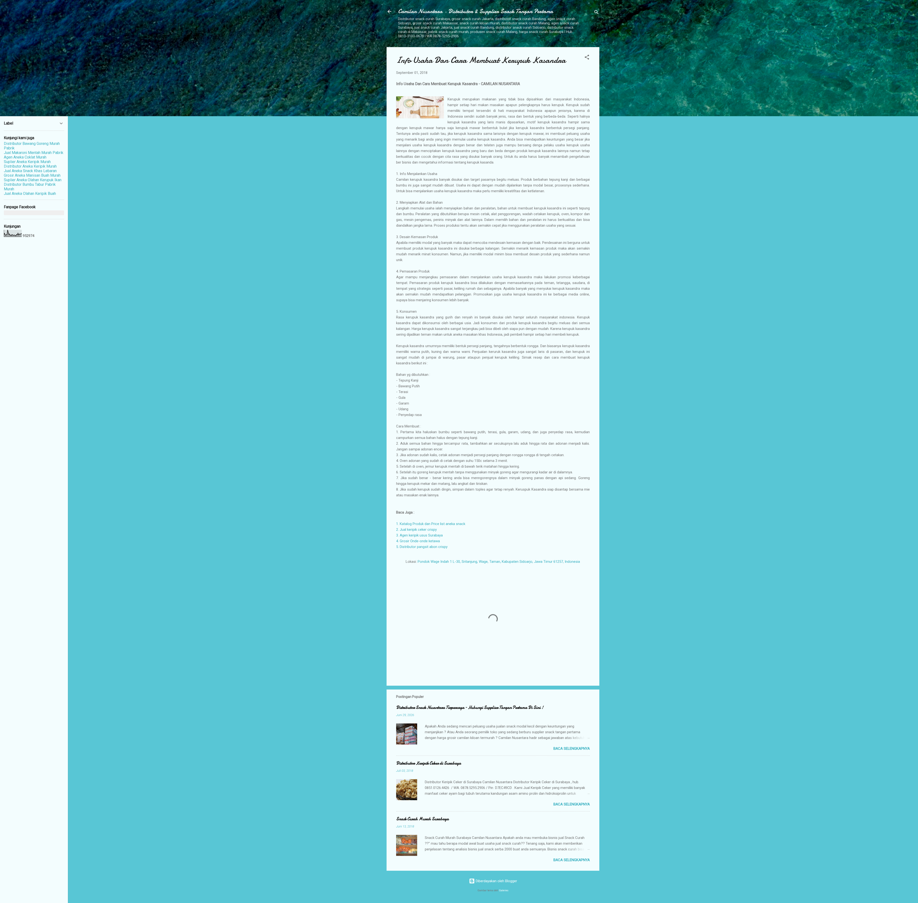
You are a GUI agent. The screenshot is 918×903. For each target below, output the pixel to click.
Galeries (503, 890)
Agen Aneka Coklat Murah (25, 157)
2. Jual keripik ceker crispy (416, 529)
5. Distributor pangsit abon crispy (422, 547)
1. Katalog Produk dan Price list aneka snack (430, 524)
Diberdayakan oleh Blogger (496, 881)
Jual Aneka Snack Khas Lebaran (30, 171)
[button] (587, 58)
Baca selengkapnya (571, 748)
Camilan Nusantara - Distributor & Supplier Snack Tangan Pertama (475, 11)
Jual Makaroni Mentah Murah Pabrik (33, 152)
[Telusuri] (596, 13)
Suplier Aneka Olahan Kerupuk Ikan (32, 180)
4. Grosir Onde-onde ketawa (418, 541)
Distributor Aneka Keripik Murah (30, 166)
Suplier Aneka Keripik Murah (27, 161)
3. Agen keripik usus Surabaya (419, 535)
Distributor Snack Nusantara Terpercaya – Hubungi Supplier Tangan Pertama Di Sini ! (469, 708)
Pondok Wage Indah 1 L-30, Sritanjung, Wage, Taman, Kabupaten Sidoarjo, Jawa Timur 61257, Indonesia (499, 561)
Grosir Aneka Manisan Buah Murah (32, 175)
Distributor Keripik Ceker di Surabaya (428, 763)
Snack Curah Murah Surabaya (422, 819)
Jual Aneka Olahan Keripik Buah (30, 193)
